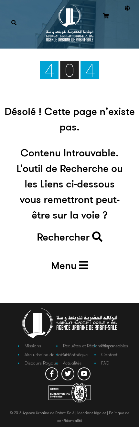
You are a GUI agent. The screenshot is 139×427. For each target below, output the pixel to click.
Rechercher (64, 238)
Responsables (114, 346)
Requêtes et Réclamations (88, 346)
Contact (109, 354)
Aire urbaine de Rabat (46, 354)
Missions (33, 346)
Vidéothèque (75, 354)
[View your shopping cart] (106, 16)
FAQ (105, 363)
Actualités (72, 363)
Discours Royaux (41, 363)
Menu (65, 266)
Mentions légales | (93, 412)
